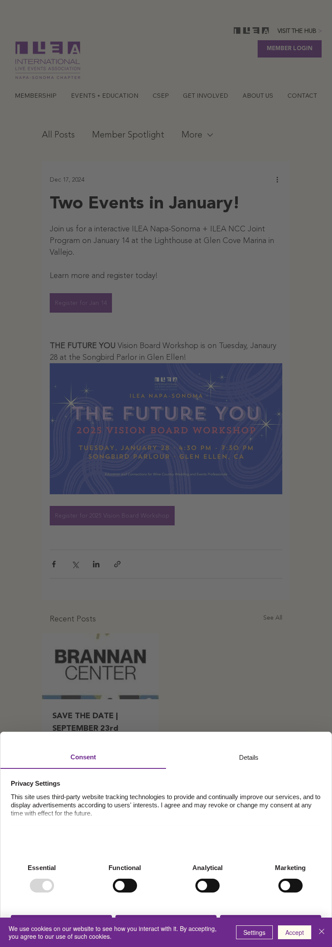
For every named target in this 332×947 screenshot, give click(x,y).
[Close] (321, 932)
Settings (254, 932)
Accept (294, 932)
